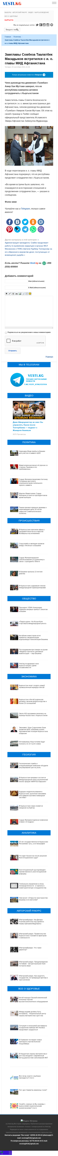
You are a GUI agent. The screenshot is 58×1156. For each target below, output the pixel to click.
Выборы (8, 12)
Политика (17, 37)
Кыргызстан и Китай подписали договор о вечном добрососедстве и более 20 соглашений (33, 701)
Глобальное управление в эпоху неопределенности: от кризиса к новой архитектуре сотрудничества (32, 886)
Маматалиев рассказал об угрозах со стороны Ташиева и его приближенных (33, 467)
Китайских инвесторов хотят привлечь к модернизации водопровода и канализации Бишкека (33, 638)
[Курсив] (9, 293)
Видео (30, 12)
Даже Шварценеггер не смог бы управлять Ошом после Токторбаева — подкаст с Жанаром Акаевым (28, 426)
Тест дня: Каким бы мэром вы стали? (33, 1090)
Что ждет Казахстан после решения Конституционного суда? (33, 857)
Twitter (37, 24)
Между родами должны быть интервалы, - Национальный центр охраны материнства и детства (32, 1014)
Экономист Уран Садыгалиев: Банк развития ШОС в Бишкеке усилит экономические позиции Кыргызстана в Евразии (33, 730)
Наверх (49, 357)
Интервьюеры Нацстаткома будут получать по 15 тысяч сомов (32, 743)
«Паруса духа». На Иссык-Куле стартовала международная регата (32, 622)
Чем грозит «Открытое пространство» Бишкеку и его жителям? (33, 899)
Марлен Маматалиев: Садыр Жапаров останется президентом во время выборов (33, 495)
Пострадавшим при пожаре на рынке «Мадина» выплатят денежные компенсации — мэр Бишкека (33, 652)
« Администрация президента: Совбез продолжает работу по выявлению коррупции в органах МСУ (26, 243)
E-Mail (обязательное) (37, 287)
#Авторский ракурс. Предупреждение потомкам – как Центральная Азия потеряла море (33, 964)
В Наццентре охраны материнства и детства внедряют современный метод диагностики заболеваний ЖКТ (33, 1056)
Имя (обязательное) (36, 281)
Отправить (12, 351)
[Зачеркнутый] (16, 293)
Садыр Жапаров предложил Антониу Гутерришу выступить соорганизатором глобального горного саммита (33, 482)
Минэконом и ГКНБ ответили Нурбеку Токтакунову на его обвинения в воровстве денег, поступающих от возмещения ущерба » (28, 252)
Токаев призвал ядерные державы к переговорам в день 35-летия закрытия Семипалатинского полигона (33, 510)
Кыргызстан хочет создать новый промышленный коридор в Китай (32, 686)
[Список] (26, 293)
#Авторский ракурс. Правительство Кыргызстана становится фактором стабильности (32, 936)
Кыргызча (9, 20)
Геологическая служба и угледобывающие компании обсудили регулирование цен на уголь (33, 765)
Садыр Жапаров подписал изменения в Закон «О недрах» (33, 821)
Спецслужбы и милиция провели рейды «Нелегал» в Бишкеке (31, 545)
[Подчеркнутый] (13, 293)
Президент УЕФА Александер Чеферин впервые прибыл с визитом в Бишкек (33, 609)
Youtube (44, 24)
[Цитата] (23, 293)
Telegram (52, 24)
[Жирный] (6, 293)
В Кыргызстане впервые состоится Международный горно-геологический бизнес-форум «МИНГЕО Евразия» (33, 780)
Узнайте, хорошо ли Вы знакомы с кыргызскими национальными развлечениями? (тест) (32, 1106)
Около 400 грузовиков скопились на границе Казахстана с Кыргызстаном (33, 714)
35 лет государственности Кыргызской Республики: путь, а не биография (34, 843)
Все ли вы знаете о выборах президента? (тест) (30, 1077)
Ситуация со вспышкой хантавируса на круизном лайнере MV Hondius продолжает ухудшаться (33, 1028)
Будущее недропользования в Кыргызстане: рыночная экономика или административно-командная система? (32, 794)
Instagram (48, 24)
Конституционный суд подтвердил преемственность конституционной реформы (32, 872)
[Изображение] (19, 293)
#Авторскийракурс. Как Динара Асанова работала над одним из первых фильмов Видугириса (31, 922)
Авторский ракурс (19, 12)
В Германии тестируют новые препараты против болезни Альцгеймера (30, 1042)
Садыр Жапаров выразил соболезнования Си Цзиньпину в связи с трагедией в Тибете (31, 560)
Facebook (41, 24)
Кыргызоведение (42, 12)
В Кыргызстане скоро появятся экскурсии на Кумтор (31, 807)
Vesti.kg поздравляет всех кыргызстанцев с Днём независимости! (29, 666)
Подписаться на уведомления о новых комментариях (29, 332)
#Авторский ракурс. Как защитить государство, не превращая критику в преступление (33, 978)
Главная (8, 37)
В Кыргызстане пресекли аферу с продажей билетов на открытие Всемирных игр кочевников (32, 532)
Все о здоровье (11, 16)
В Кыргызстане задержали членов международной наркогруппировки (32, 587)
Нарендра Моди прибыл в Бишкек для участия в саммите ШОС (32, 452)
